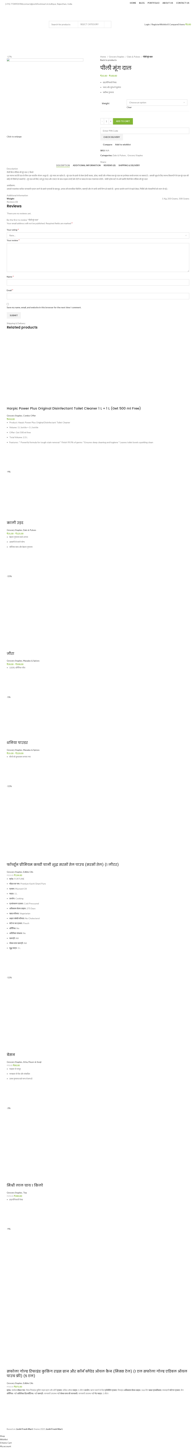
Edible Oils (28, 872)
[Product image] (40, 1328)
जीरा (10, 653)
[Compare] (10, 402)
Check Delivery (111, 137)
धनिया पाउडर (17, 742)
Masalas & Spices (31, 660)
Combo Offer (29, 415)
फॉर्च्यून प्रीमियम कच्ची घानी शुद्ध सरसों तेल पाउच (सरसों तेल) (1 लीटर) (63, 864)
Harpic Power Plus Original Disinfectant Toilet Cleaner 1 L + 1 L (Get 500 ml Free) (74, 408)
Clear (129, 107)
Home (103, 56)
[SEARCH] (107, 24)
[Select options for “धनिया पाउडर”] (10, 773)
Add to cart (123, 121)
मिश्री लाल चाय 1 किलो (25, 1185)
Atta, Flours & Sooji (32, 1062)
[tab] (63, 165)
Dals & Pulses (134, 56)
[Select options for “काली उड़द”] (10, 563)
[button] (10, 458)
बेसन (11, 1054)
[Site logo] (25, 24)
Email (10, 290)
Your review (13, 240)
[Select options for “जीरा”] (10, 684)
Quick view (10, 466)
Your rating (13, 229)
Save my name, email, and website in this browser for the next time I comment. (44, 307)
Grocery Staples (117, 56)
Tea (25, 1192)
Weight (105, 103)
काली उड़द (15, 522)
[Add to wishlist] (10, 451)
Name (10, 276)
